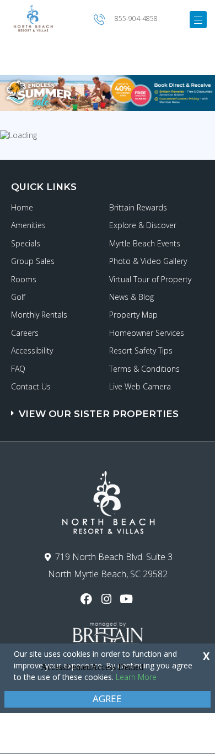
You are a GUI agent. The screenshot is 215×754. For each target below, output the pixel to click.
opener (198, 19)
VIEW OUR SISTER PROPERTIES (99, 413)
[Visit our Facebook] (87, 599)
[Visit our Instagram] (107, 599)
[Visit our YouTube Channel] (127, 599)
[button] (109, 408)
